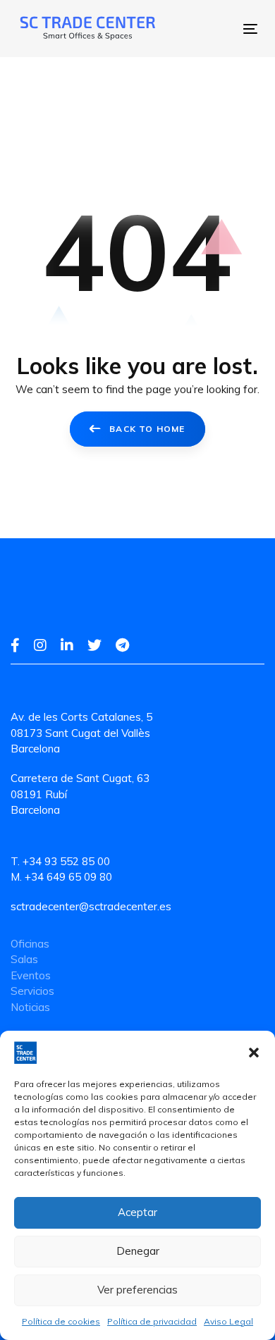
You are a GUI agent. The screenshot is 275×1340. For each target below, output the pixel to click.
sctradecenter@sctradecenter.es (91, 906)
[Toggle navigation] (200, 28)
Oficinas (30, 943)
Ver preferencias (137, 1289)
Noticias (30, 1007)
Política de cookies (61, 1321)
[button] (254, 1053)
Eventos (31, 975)
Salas (24, 959)
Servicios (32, 991)
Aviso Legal (228, 1321)
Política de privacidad (152, 1321)
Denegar (137, 1251)
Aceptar (137, 1212)
